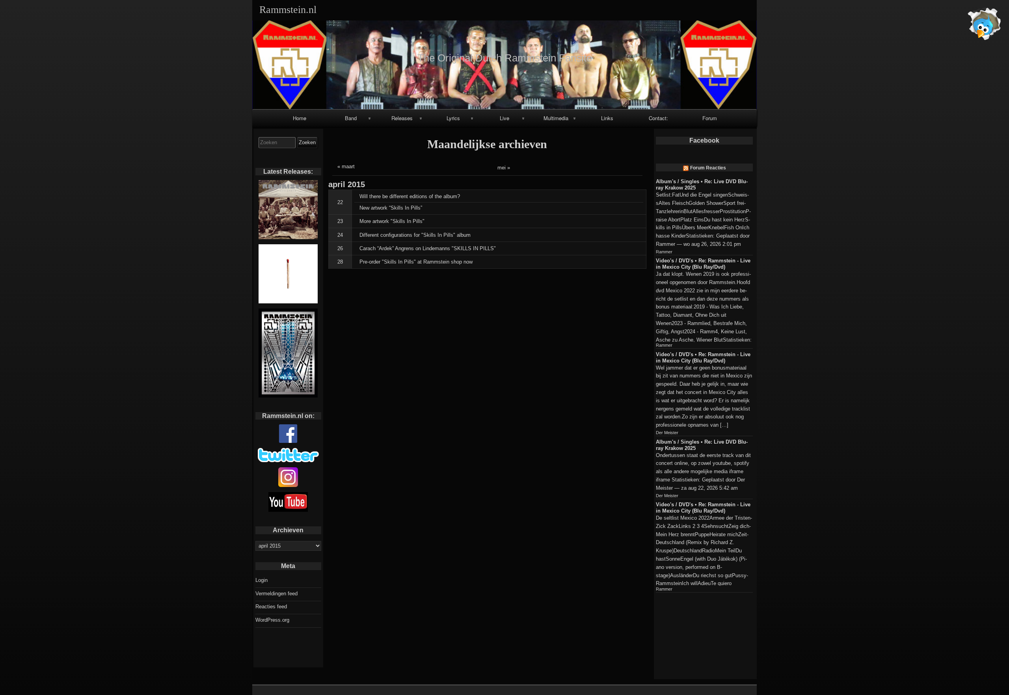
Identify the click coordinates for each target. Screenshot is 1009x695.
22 (340, 202)
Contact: (658, 118)
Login (261, 580)
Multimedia (556, 118)
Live (504, 118)
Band (351, 118)
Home (299, 118)
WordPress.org (272, 620)
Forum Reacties (708, 168)
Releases (402, 118)
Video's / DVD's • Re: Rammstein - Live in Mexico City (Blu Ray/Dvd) (703, 264)
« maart (346, 166)
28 (340, 262)
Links (607, 118)
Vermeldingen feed (276, 594)
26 (340, 248)
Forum (709, 118)
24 (340, 235)
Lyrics (453, 118)
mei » (503, 168)
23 (340, 221)
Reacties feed (271, 607)
